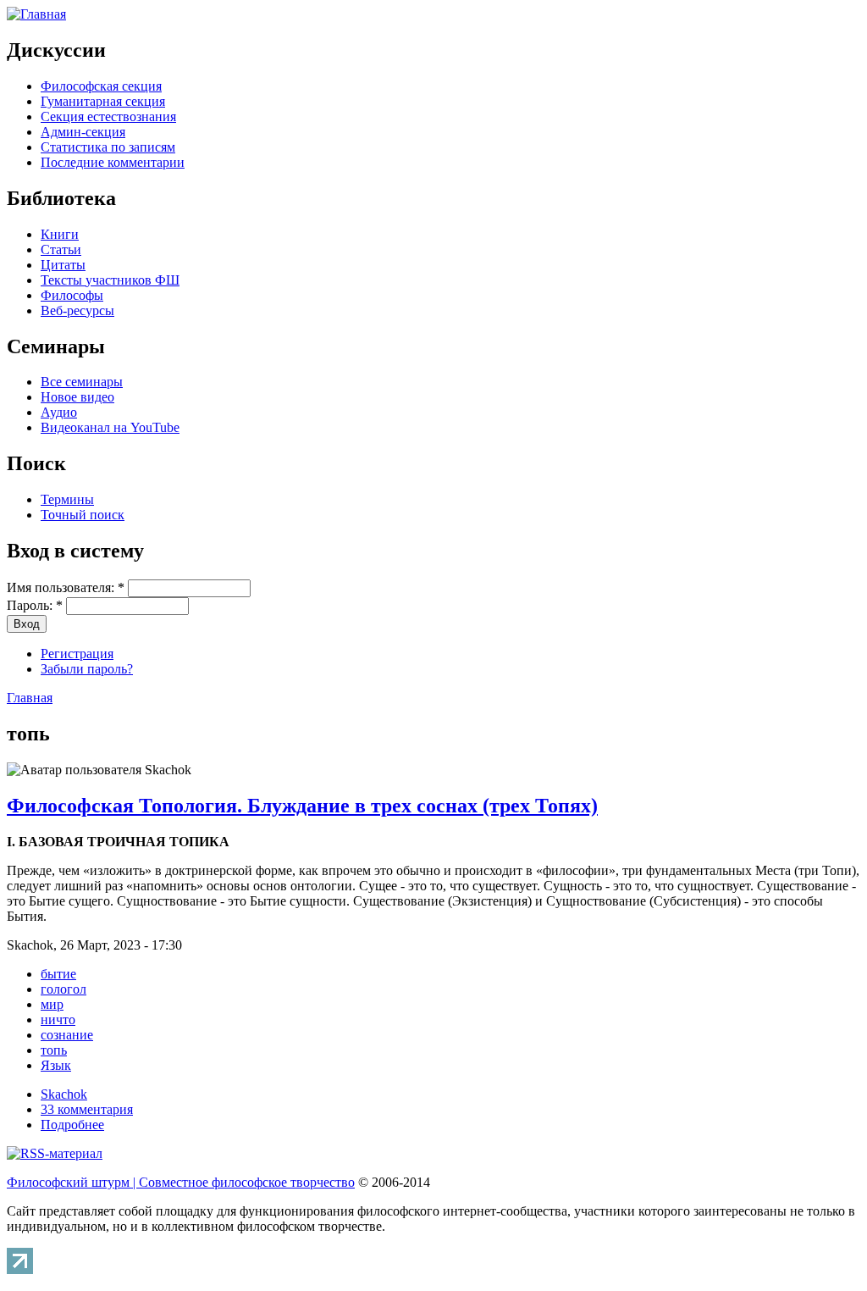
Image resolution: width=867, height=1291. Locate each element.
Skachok (64, 1094)
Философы (72, 295)
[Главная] (36, 14)
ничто (58, 1019)
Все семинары (82, 381)
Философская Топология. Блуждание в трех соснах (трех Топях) (302, 806)
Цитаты (63, 265)
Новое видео (77, 397)
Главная (29, 697)
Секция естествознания (108, 116)
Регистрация (77, 653)
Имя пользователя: (65, 587)
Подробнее (72, 1124)
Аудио (59, 412)
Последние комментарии (113, 162)
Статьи (61, 249)
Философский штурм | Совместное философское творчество (181, 1182)
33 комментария (87, 1109)
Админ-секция (83, 132)
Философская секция (101, 86)
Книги (60, 234)
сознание (67, 1035)
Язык (56, 1065)
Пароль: (35, 605)
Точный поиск (82, 514)
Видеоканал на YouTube (110, 427)
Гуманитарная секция (103, 101)
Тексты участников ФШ (110, 280)
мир (52, 1004)
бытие (58, 974)
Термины (67, 499)
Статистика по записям (108, 147)
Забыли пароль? (87, 669)
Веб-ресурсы (77, 310)
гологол (63, 989)
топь (54, 1050)
